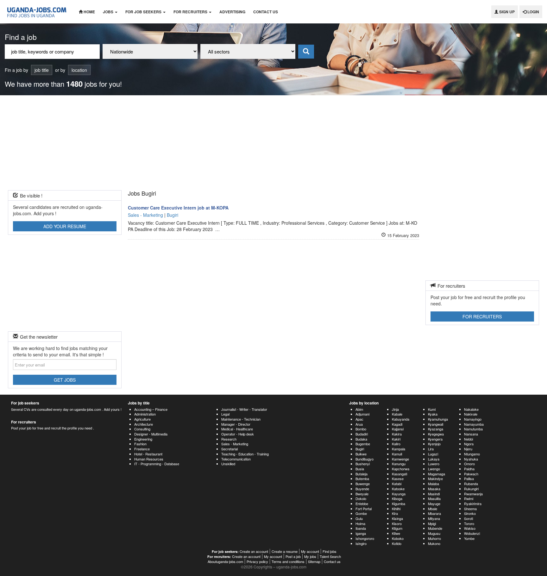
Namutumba (473, 428)
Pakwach (471, 473)
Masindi (434, 493)
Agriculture (142, 419)
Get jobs (65, 380)
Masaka (434, 488)
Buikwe (361, 453)
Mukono (434, 543)
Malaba (433, 483)
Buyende (362, 488)
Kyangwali (435, 424)
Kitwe (396, 533)
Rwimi (468, 498)
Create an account (254, 551)
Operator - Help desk (237, 433)
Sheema (470, 508)
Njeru (468, 448)
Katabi (396, 483)
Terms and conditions (288, 561)
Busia (359, 468)
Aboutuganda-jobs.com (225, 561)
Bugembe (362, 443)
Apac (359, 419)
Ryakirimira (472, 503)
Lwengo (434, 468)
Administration (145, 413)
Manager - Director (235, 424)
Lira (431, 448)
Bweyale (361, 493)
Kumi (432, 409)
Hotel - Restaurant (148, 453)
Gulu (359, 518)
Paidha (469, 468)
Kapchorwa (400, 468)
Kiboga (397, 498)
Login (532, 12)
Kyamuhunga (438, 419)
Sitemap (314, 561)
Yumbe (469, 538)
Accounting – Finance (150, 409)
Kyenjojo (434, 443)
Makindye (435, 478)
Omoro (469, 463)
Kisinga (397, 518)
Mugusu (434, 533)
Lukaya (433, 458)
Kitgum (397, 528)
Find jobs (329, 551)
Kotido (396, 543)
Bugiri (359, 448)
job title (42, 70)
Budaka (361, 438)
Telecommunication (236, 458)
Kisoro (397, 523)
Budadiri (361, 433)
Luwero (433, 463)
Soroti (468, 518)
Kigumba (398, 503)
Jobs (108, 12)
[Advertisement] (273, 142)
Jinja (395, 409)
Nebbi (468, 438)
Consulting (142, 428)
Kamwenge (400, 458)
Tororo (469, 523)
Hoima (360, 523)
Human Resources (148, 458)
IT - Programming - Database (156, 463)
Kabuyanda (400, 419)
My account (310, 551)
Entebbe (361, 503)
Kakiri (396, 438)
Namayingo (472, 419)
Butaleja (361, 473)
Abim (359, 409)
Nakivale (470, 413)
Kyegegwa (436, 433)
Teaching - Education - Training (245, 453)
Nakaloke (471, 409)
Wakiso (469, 528)
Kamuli (397, 453)
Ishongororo (364, 538)
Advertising (232, 12)
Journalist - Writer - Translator (244, 409)
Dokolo (360, 498)
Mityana (434, 518)
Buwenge (362, 483)
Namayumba (474, 424)
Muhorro (434, 538)
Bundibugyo (364, 458)
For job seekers (143, 12)
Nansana (471, 433)
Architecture (143, 424)
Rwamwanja (473, 493)
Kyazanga (435, 428)
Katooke (398, 488)
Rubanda (471, 483)
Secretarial (229, 448)
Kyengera (435, 438)
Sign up (506, 12)
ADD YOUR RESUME (64, 226)
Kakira (397, 433)
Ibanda (360, 528)
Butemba (362, 478)
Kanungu (399, 463)
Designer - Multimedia (150, 433)
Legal (225, 413)
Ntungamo (472, 453)
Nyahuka (471, 458)
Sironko (470, 513)
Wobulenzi (472, 533)
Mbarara (434, 513)
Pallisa (469, 478)
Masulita (434, 498)
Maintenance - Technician (241, 419)
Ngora (469, 443)
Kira (395, 513)
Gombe (361, 513)
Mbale (432, 508)
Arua (359, 424)
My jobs (310, 556)
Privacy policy (257, 561)
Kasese (398, 478)
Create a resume (285, 551)
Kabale (397, 413)
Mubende (435, 528)
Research (228, 438)
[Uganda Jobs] (37, 11)
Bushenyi (362, 463)
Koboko (398, 538)
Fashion (140, 443)
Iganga (360, 533)
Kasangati (399, 473)
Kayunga (399, 493)
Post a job (293, 556)
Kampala (398, 448)
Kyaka (432, 413)
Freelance (142, 448)
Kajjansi (398, 428)
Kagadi (397, 424)
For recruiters (190, 12)
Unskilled (228, 463)
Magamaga (436, 473)
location (79, 70)
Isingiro (361, 543)
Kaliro (396, 443)
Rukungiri (471, 488)
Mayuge (434, 503)
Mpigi (432, 523)
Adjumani (362, 413)
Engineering (143, 438)
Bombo (360, 428)
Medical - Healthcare (237, 428)
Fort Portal (363, 508)
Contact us (265, 12)
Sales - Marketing (234, 443)
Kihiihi (396, 508)
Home (89, 12)
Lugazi (433, 453)
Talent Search (330, 556)
